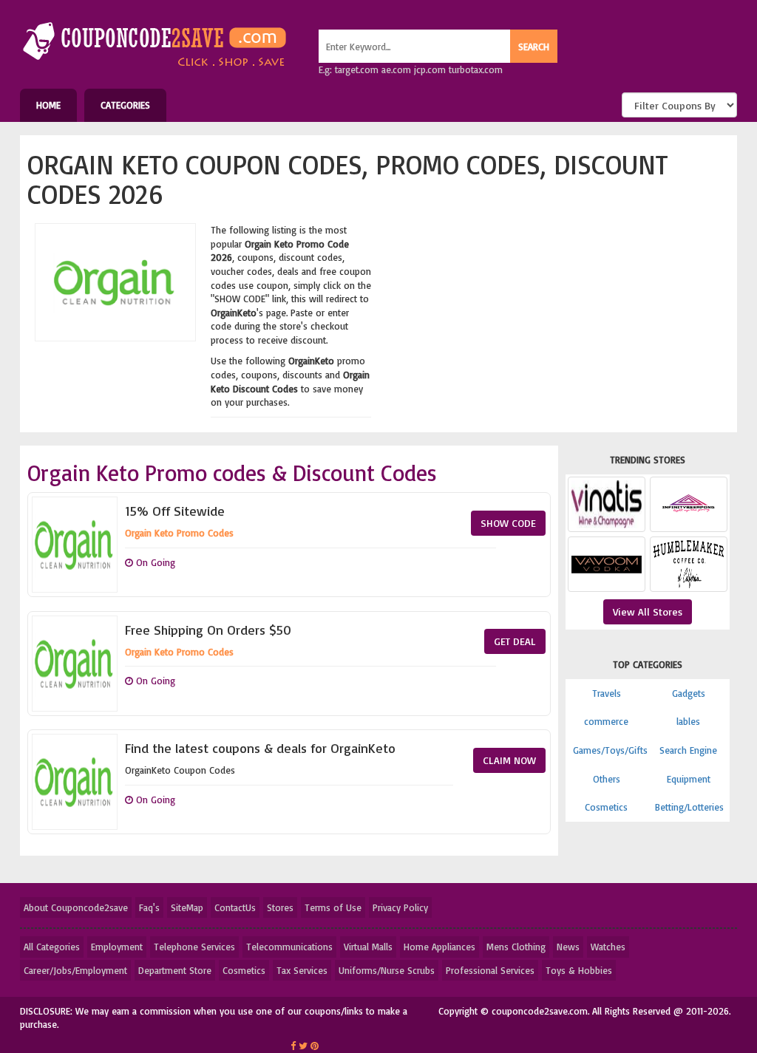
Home (48, 105)
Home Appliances (439, 947)
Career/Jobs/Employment (75, 970)
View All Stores (647, 611)
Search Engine (688, 750)
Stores (280, 907)
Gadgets (688, 693)
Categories (125, 105)
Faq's (149, 907)
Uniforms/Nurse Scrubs (387, 970)
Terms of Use (333, 907)
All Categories (52, 947)
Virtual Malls (368, 947)
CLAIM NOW (509, 760)
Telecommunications (289, 947)
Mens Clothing (516, 947)
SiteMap (187, 907)
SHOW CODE (508, 523)
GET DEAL (515, 641)
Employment (117, 947)
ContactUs (235, 907)
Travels (606, 693)
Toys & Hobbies (579, 970)
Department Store (174, 970)
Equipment (688, 779)
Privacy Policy (400, 907)
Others (606, 779)
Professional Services (490, 970)
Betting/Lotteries (689, 807)
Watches (608, 947)
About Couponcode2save (76, 907)
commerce (606, 721)
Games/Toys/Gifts (610, 750)
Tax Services (301, 970)
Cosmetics (606, 807)
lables (688, 721)
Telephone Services (194, 947)
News (568, 947)
